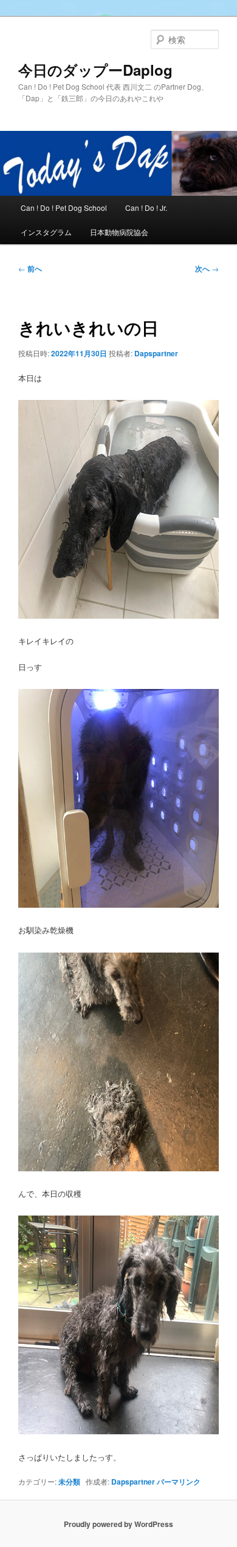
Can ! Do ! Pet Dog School (64, 207)
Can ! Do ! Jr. (146, 207)
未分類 (69, 1481)
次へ (207, 268)
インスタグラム (46, 232)
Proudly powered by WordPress (118, 1524)
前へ (30, 268)
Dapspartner (156, 353)
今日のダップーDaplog (95, 69)
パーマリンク (179, 1481)
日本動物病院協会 (119, 232)
